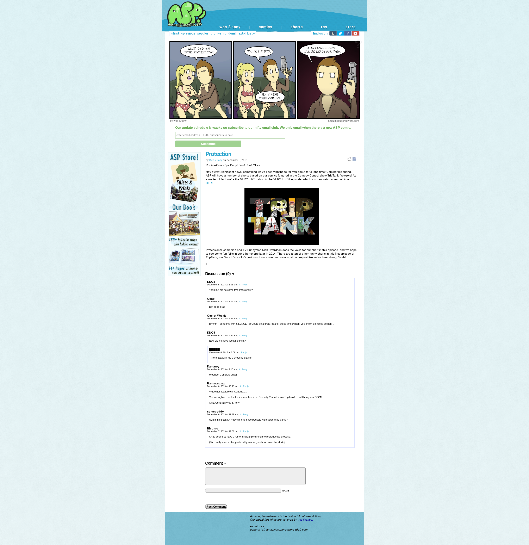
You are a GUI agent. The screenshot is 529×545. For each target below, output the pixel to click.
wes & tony (230, 27)
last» (251, 33)
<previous (188, 33)
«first (175, 33)
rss (324, 27)
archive (216, 33)
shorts (297, 27)
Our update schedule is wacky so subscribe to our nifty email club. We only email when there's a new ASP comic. (263, 127)
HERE (210, 183)
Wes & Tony (215, 160)
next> (241, 33)
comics (265, 27)
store (351, 27)
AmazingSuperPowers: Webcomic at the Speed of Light (264, 18)
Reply (245, 284)
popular (202, 33)
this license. (305, 519)
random (229, 33)
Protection (218, 154)
